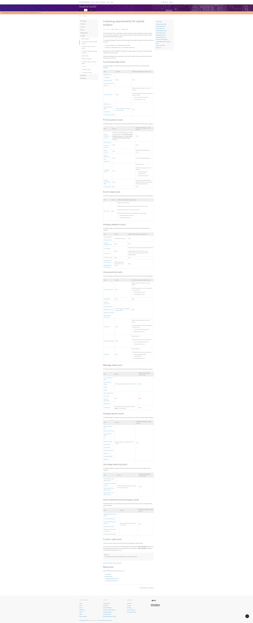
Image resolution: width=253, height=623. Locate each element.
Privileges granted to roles (112, 578)
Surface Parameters (108, 456)
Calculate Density (108, 237)
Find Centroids (107, 142)
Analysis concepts (87, 72)
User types (108, 574)
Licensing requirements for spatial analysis (89, 42)
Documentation (83, 616)
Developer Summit (131, 612)
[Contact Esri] (159, 605)
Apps (112, 2)
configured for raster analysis (130, 384)
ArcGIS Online (106, 603)
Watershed (106, 459)
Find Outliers (107, 253)
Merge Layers (107, 403)
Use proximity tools (160, 32)
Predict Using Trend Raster (110, 534)
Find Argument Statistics (109, 519)
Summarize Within (108, 80)
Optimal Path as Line (108, 309)
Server (80, 607)
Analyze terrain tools (161, 37)
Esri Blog (129, 607)
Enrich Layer (106, 211)
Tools (84, 66)
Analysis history (85, 55)
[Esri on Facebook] (154, 605)
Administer (91, 10)
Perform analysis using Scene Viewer (89, 62)
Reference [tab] (83, 78)
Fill (104, 438)
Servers (97, 2)
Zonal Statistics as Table (109, 114)
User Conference (131, 610)
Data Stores (103, 2)
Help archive (125, 29)
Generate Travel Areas (109, 341)
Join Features (107, 77)
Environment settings (86, 58)
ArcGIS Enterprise (84, 2)
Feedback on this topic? (148, 587)
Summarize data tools (161, 24)
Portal (93, 2)
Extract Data (106, 396)
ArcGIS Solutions (107, 614)
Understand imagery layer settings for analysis (89, 52)
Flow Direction (107, 444)
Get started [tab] (84, 21)
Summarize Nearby (108, 94)
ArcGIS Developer (107, 612)
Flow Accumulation (108, 441)
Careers (129, 605)
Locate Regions (107, 186)
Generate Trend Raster (109, 526)
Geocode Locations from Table (107, 182)
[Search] (162, 2)
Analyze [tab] (83, 35)
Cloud (108, 2)
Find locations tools (160, 26)
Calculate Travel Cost (108, 289)
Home (81, 10)
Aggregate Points (108, 74)
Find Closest (107, 326)
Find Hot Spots (107, 248)
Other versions (114, 29)
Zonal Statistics (107, 111)
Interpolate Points (108, 240)
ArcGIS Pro (105, 605)
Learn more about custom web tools (112, 563)
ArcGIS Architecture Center (109, 616)
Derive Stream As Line (109, 431)
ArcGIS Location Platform (109, 610)
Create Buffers (107, 299)
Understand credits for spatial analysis (88, 47)
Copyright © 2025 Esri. (84, 620)
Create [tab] (82, 27)
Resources (158, 47)
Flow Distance (107, 447)
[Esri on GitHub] (156, 605)
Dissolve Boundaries (108, 393)
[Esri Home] (153, 601)
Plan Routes (106, 354)
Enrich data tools (160, 28)
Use (86, 10)
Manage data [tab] (84, 32)
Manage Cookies (105, 620)
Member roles (109, 576)
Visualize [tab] (83, 24)
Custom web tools (160, 45)
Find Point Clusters (108, 257)
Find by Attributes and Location (107, 136)
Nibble (105, 387)
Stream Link (106, 453)
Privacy (99, 620)
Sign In (166, 2)
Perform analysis (85, 38)
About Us (129, 603)
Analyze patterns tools (161, 30)
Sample (105, 390)
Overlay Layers (107, 407)
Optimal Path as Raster (109, 312)
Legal (111, 620)
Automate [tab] (83, 75)
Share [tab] (82, 30)
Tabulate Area (107, 104)
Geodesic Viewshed (108, 450)
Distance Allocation (108, 306)
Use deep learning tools (161, 39)
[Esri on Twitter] (152, 605)
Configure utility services (111, 580)
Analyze (84, 15)
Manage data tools (160, 35)
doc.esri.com (38, 13)
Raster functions (86, 69)
